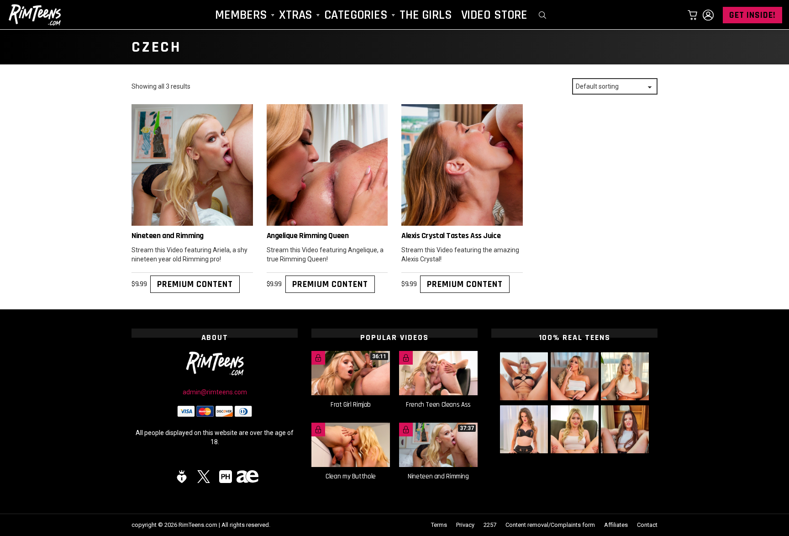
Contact (647, 524)
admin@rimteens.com (215, 392)
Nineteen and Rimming (168, 235)
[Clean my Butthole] (350, 445)
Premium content (195, 284)
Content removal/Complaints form (550, 524)
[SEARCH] (542, 15)
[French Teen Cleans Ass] (438, 373)
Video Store (494, 15)
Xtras (295, 15)
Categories (356, 15)
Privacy (465, 524)
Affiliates (616, 524)
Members (241, 15)
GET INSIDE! (752, 15)
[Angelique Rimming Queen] (327, 165)
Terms (439, 524)
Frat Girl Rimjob (351, 404)
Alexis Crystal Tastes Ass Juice (450, 235)
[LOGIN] (708, 15)
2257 (490, 524)
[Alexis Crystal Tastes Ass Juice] (462, 165)
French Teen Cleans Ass (438, 404)
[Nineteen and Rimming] (192, 165)
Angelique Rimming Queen (308, 235)
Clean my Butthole (351, 476)
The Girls (426, 15)
